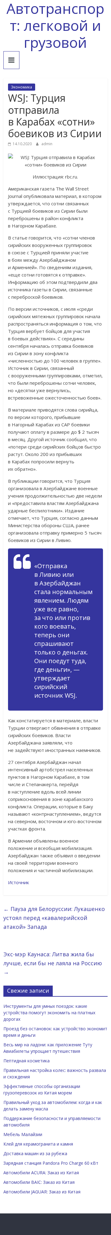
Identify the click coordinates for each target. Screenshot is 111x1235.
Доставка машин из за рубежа (35, 1153)
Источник (18, 882)
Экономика (21, 87)
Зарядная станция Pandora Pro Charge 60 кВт (50, 1163)
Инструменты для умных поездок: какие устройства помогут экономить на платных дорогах (49, 1012)
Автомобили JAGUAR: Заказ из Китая (41, 1192)
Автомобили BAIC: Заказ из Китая (39, 1182)
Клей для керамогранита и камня (38, 1144)
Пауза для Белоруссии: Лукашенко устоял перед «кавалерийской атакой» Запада (54, 917)
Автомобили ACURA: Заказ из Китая (41, 1173)
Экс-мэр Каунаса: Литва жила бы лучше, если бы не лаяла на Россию (52, 963)
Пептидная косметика (26, 1061)
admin (46, 143)
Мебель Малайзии (22, 1134)
